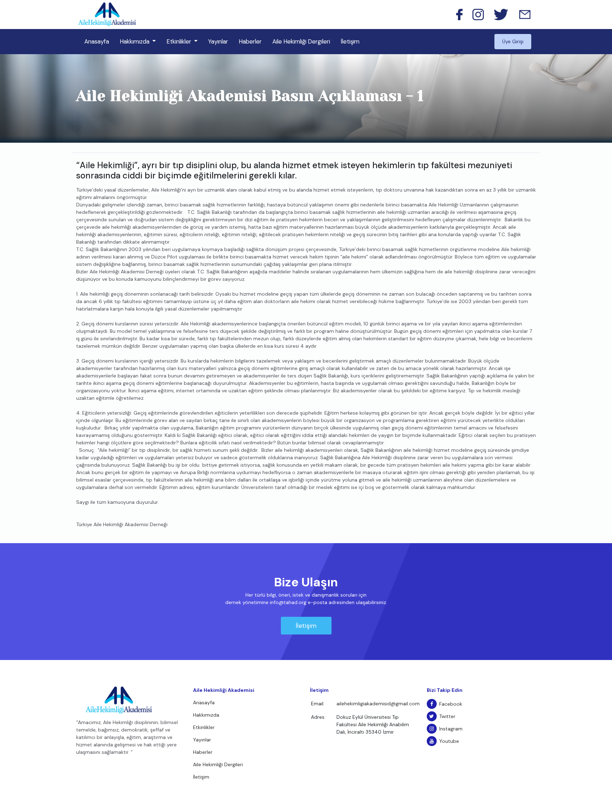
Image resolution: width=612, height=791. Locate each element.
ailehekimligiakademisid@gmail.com (378, 703)
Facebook (450, 704)
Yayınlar (218, 41)
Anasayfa (96, 41)
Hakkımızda (134, 41)
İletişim (350, 41)
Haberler (250, 41)
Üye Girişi (512, 41)
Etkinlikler (178, 41)
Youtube (449, 741)
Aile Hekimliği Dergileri (301, 41)
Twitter (447, 716)
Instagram (451, 728)
